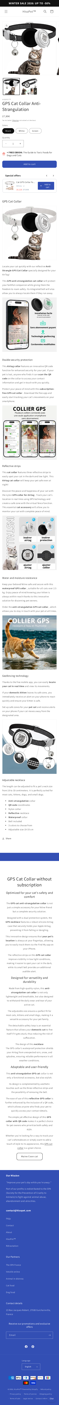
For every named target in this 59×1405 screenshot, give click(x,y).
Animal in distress (15, 1278)
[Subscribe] (49, 1335)
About (9, 1232)
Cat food (10, 1285)
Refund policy (46, 1389)
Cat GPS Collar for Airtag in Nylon (26, 182)
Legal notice (28, 1398)
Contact (10, 1225)
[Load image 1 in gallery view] (11, 86)
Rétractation (12, 1245)
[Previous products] (46, 176)
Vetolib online (13, 1271)
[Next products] (53, 176)
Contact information (44, 1398)
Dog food (10, 1292)
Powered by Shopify (30, 1389)
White (22, 131)
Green (35, 131)
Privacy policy (15, 1394)
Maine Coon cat (29, 1156)
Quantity (6, 137)
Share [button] (8, 838)
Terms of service (30, 1394)
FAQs (8, 1218)
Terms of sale (15, 1398)
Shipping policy (45, 1394)
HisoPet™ (11, 1239)
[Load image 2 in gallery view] (29, 86)
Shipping (15, 120)
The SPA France (13, 1265)
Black (8, 131)
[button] (6, 11)
